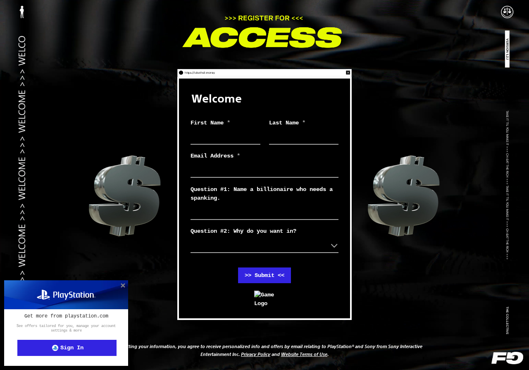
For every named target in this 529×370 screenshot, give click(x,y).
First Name (210, 122)
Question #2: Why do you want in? (243, 231)
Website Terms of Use (304, 354)
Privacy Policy (255, 354)
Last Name (287, 122)
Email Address (215, 156)
